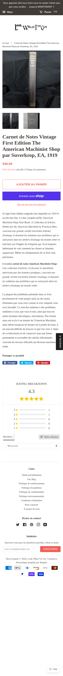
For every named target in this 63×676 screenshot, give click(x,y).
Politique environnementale (31, 496)
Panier (47, 12)
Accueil (5, 43)
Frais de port (8, 169)
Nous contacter (31, 505)
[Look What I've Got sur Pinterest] (31, 525)
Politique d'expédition (31, 488)
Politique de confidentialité (31, 492)
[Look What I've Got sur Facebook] (24, 525)
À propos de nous (32, 509)
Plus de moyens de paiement (31, 204)
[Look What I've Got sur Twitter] (18, 525)
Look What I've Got (37, 559)
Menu (9, 12)
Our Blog (31, 479)
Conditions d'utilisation (31, 500)
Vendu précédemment (31, 475)
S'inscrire (50, 549)
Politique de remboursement (31, 483)
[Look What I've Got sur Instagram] (38, 525)
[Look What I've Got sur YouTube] (45, 525)
